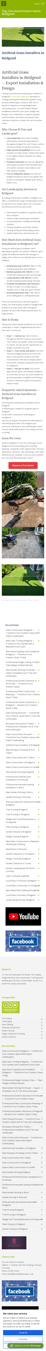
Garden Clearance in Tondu (18, 863)
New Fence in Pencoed (16, 849)
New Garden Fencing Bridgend (20, 772)
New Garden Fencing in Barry (19, 792)
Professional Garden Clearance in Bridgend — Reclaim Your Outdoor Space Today (22, 705)
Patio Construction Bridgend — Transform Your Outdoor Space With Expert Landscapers (23, 633)
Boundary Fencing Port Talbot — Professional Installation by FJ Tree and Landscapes (22, 726)
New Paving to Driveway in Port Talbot (20, 751)
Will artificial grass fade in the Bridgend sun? (19, 423)
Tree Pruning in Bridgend (17, 814)
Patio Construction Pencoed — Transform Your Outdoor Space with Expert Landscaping (22, 737)
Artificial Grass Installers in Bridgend (22, 745)
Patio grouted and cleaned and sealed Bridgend (23, 803)
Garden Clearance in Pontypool (20, 853)
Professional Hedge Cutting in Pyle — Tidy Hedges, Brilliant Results (23, 664)
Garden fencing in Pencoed (18, 797)
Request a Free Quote (23, 465)
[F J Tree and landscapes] (3, 3)
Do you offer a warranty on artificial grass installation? (18, 416)
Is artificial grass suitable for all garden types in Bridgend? (20, 410)
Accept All (23, 1332)
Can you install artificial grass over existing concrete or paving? (22, 431)
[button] (25, 1345)
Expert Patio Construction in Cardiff (22, 767)
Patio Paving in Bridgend (17, 827)
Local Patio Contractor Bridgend (20, 895)
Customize (23, 1339)
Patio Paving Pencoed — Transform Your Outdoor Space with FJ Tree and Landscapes (23, 716)
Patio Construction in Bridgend (20, 762)
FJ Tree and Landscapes (19, 96)
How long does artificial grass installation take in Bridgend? (21, 404)
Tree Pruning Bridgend (16, 809)
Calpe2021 (8, 600)
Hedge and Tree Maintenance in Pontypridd (20, 821)
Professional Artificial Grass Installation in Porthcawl (18, 778)
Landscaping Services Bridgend (20, 900)
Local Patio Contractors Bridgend (21, 880)
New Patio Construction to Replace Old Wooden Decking (22, 843)
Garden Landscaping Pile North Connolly (20, 870)
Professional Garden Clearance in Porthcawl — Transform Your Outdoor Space (21, 683)
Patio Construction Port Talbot (20, 757)
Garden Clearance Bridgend (18, 831)
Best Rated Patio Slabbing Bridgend (22, 890)
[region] (23, 1330)
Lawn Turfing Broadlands (17, 876)
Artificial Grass (20, 600)
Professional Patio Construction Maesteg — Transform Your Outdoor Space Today (23, 694)
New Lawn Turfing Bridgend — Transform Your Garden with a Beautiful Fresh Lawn (20, 643)
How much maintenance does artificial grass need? (22, 426)
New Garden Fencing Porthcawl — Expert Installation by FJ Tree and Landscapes (21, 673)
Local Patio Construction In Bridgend (23, 885)
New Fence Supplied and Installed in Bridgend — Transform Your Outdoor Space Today (22, 654)
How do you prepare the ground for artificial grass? (22, 420)
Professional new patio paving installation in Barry (20, 786)
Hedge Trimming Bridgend (18, 858)
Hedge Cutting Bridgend (17, 836)
